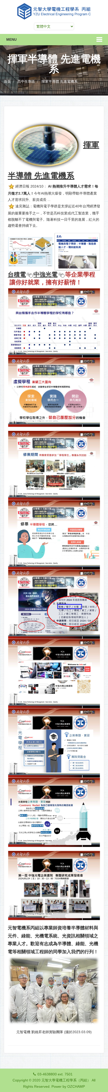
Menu (11, 39)
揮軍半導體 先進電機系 (59, 81)
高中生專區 (26, 81)
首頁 (7, 81)
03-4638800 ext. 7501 (55, 1074)
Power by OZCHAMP (68, 1086)
